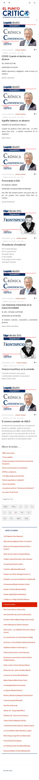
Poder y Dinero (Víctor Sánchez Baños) (17, 665)
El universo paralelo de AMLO (16, 421)
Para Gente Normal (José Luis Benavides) (17, 614)
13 (11, 518)
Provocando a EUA (11, 180)
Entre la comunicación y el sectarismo (14, 468)
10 (22, 512)
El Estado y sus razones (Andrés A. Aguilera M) (19, 579)
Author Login (7, 771)
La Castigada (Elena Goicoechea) (14, 685)
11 (28, 512)
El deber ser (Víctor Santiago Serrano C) (17, 574)
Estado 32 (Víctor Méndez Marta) (15, 589)
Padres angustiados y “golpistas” (13, 480)
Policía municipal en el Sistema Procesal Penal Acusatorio (17, 462)
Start (5, 507)
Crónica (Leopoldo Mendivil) (13, 700)
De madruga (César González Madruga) (17, 746)
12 (5, 518)
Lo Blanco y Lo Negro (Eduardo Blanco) (16, 599)
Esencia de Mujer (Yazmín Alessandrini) (17, 751)
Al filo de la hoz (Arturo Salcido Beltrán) (17, 554)
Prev (13, 507)
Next (18, 518)
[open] (4, 2)
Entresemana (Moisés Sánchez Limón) (17, 584)
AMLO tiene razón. (8, 453)
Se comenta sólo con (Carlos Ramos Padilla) (18, 637)
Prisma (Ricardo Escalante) (12, 741)
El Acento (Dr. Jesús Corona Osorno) (16, 715)
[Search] (34, 2)
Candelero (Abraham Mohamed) (14, 569)
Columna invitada (9, 604)
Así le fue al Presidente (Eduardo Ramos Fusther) (17, 547)
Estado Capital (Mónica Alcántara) (15, 594)
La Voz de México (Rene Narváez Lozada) (17, 731)
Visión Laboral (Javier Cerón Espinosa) (16, 652)
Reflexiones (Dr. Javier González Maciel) (17, 670)
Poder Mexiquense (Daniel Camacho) (16, 625)
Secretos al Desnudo (11, 705)
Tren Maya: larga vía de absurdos (13, 476)
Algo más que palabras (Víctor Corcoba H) (17, 541)
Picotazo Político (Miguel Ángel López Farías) (19, 620)
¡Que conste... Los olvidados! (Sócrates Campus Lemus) (19, 631)
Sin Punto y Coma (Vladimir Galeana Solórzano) (19, 642)
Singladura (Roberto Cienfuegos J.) (15, 647)
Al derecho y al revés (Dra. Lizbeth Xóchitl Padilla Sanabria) (17, 658)
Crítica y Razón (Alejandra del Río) (15, 721)
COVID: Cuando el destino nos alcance (16, 58)
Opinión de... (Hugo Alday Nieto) (14, 710)
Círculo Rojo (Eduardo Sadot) (13, 564)
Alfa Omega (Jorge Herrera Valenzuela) (17, 736)
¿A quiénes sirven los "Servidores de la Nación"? (18, 488)
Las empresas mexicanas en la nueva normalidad (16, 306)
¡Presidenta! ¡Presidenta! (14, 244)
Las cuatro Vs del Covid (10, 492)
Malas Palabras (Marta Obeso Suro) (15, 680)
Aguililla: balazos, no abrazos (16, 120)
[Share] (29, 2)
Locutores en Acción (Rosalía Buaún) (16, 675)
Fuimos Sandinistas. (9, 484)
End (26, 518)
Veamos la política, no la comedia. (18, 369)
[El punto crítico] (19, 12)
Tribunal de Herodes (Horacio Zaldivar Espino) (19, 726)
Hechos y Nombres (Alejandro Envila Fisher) (18, 695)
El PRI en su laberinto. (9, 472)
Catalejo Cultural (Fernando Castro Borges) (18, 559)
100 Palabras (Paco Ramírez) (13, 536)
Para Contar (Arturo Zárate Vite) (14, 609)
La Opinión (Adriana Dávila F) (13, 690)
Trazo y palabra (7, 457)
